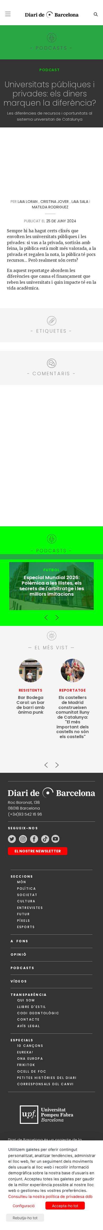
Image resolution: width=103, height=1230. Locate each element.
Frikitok (26, 1065)
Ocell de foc (31, 1071)
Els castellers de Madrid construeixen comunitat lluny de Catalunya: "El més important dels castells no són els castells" (73, 717)
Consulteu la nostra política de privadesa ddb (50, 1196)
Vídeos (19, 981)
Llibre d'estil (31, 1007)
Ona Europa (30, 1058)
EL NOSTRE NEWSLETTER (38, 851)
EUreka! (25, 1052)
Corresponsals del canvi (45, 1084)
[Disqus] (51, 455)
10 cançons (30, 1045)
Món (21, 882)
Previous (46, 615)
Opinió (19, 954)
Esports (26, 927)
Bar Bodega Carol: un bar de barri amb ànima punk (30, 705)
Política (26, 888)
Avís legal (28, 1026)
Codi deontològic (38, 1013)
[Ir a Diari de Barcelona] (51, 791)
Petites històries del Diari (47, 1077)
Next (56, 615)
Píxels (23, 920)
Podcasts (22, 968)
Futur (23, 914)
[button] (8, 14)
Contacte (28, 1019)
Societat (27, 895)
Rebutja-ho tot (25, 1218)
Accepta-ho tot (65, 1205)
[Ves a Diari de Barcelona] (49, 14)
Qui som (26, 1000)
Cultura (26, 901)
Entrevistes (30, 907)
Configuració (24, 1205)
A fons (19, 941)
